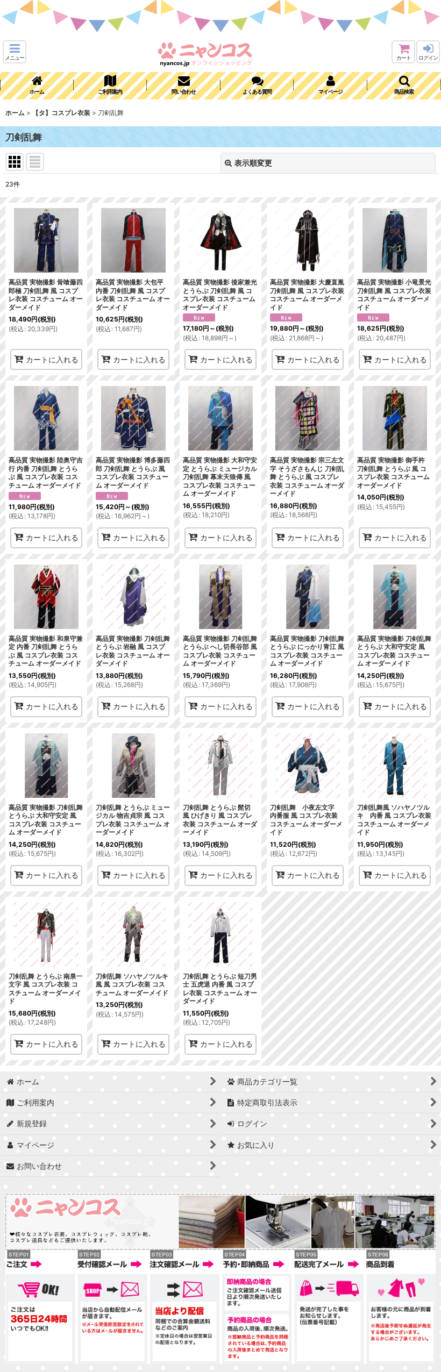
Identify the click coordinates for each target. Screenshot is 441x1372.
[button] (14, 51)
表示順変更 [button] (253, 162)
